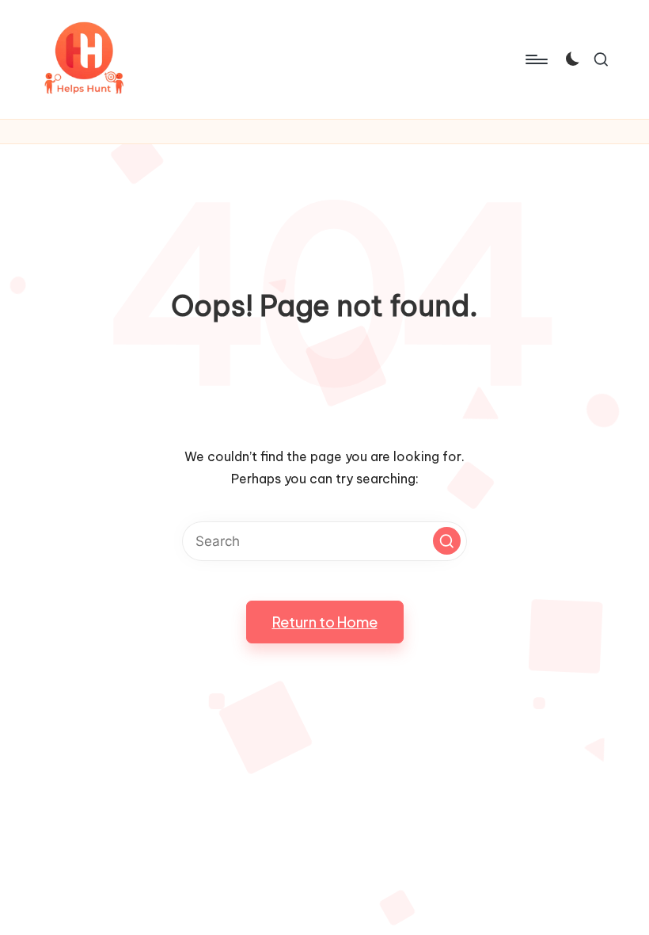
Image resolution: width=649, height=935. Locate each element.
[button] (447, 541)
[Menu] (535, 59)
